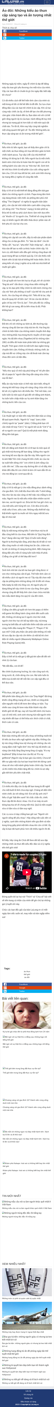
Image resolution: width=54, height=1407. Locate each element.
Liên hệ (28, 1391)
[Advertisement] (30, 62)
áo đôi (26, 977)
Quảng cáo (28, 1398)
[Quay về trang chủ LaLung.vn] (18, 2)
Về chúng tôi (28, 1395)
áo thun (27, 971)
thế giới (27, 974)
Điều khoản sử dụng (28, 1402)
